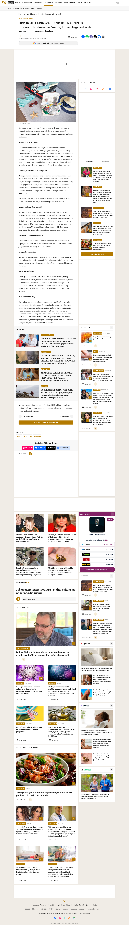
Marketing (50, 913)
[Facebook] (84, 88)
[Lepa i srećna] (65, 909)
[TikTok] (97, 88)
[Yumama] (91, 909)
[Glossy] (58, 909)
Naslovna (22, 14)
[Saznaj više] (111, 643)
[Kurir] (27, 909)
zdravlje (37, 436)
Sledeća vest (64, 416)
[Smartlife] (74, 909)
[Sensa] (81, 909)
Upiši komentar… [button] (29, 599)
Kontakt (57, 913)
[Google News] (110, 88)
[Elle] (51, 909)
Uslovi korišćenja (84, 913)
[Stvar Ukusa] (100, 909)
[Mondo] (35, 909)
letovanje (28, 436)
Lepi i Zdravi (31, 14)
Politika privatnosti (72, 913)
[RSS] (103, 88)
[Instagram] (91, 88)
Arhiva (63, 913)
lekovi (19, 436)
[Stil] (4, 3)
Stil (20, 36)
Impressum (42, 913)
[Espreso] (44, 909)
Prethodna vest (28, 416)
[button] (72, 37)
